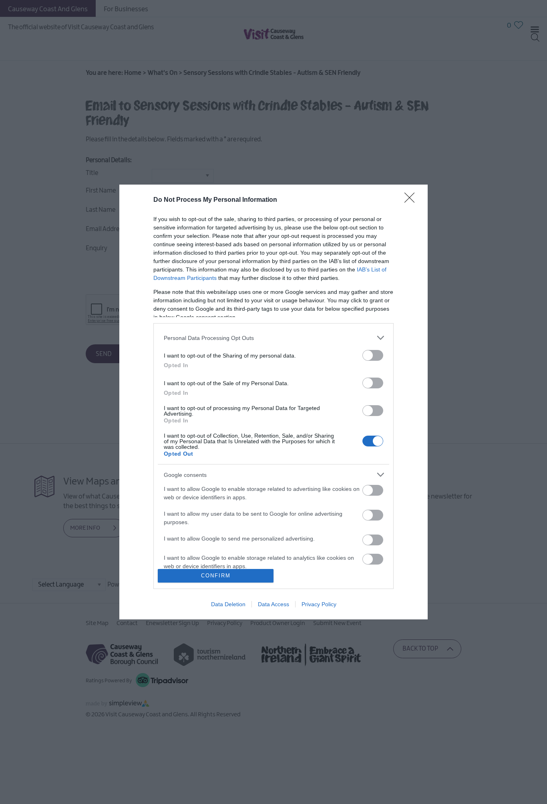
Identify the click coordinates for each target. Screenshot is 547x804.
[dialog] (273, 402)
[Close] (412, 200)
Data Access (273, 604)
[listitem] (273, 338)
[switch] (372, 355)
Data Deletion (228, 604)
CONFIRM (216, 576)
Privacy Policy (319, 604)
